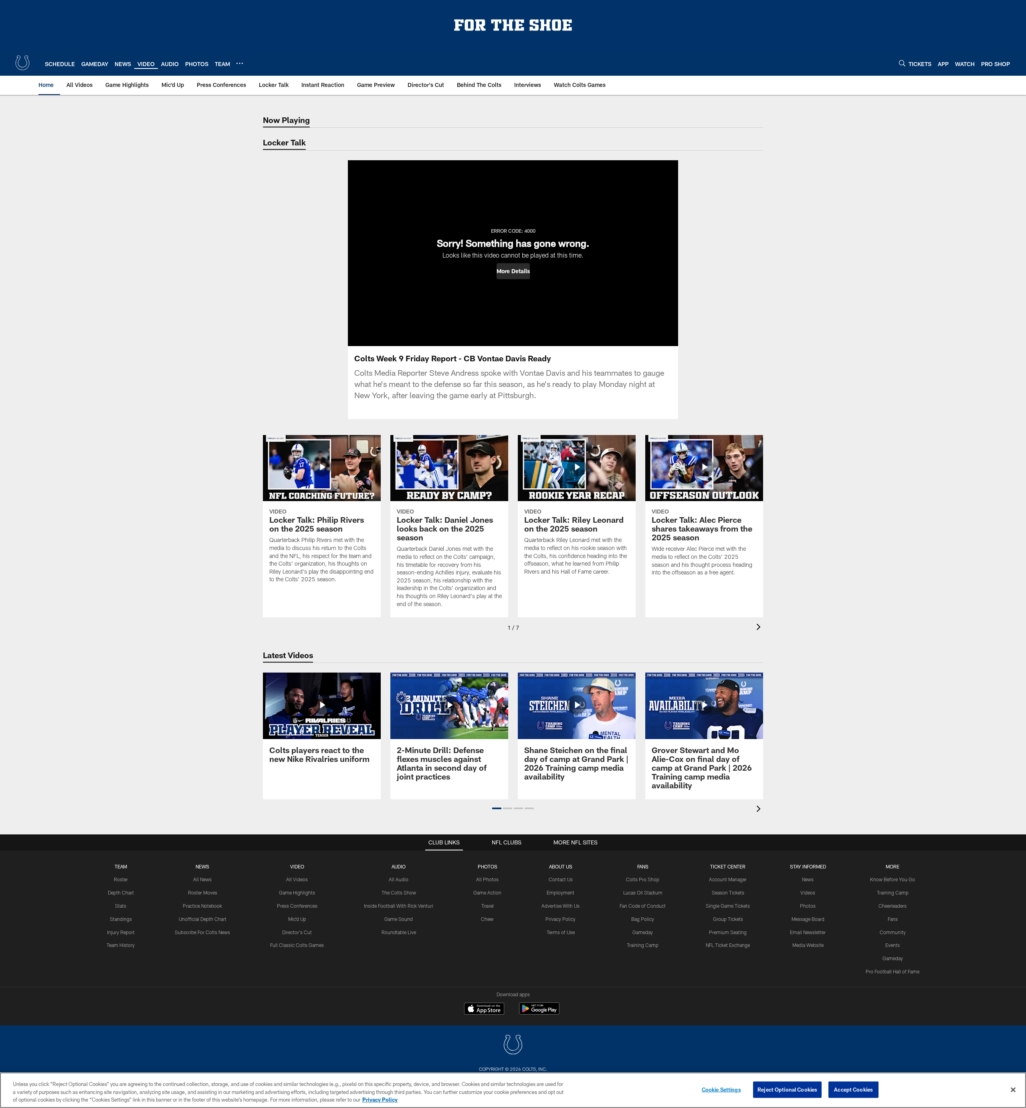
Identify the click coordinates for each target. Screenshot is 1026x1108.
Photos (487, 866)
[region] (513, 1090)
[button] (513, 271)
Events (892, 945)
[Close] (1013, 1089)
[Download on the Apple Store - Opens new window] (484, 1009)
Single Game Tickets (728, 906)
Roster (121, 879)
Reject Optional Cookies (787, 1089)
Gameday (642, 932)
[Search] (902, 63)
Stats (120, 906)
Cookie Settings (721, 1089)
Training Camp (642, 945)
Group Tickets (728, 919)
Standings (121, 919)
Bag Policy (642, 919)
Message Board (808, 919)
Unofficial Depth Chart (202, 919)
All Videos (297, 879)
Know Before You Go (892, 879)
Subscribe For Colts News (202, 932)
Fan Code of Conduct (643, 906)
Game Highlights (297, 892)
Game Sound (398, 919)
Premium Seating (728, 932)
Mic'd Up (297, 919)
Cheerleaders (893, 906)
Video (297, 866)
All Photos (487, 879)
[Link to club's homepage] (22, 63)
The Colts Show (399, 892)
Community (893, 932)
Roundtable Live (399, 932)
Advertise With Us (560, 906)
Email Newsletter (808, 932)
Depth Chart (121, 892)
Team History (121, 945)
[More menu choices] (239, 63)
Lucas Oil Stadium (642, 892)
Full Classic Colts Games (297, 945)
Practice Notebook (202, 906)
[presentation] (760, 628)
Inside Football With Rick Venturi (398, 906)
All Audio (398, 879)
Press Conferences (297, 906)
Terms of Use (561, 932)
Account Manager (728, 879)
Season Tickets (728, 892)
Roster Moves (202, 892)
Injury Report (121, 932)
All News (202, 879)
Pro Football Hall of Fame (892, 971)
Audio (399, 866)
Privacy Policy (560, 919)
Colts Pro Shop (642, 879)
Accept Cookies (853, 1089)
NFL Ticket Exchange (728, 945)
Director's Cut (297, 932)
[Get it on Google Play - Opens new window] (539, 1012)
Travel (487, 906)
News (202, 866)
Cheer (487, 919)
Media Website (808, 945)
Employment (560, 892)
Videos (807, 892)
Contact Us (561, 879)
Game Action (487, 892)
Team (121, 866)
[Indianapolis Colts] (513, 1046)
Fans (893, 919)
